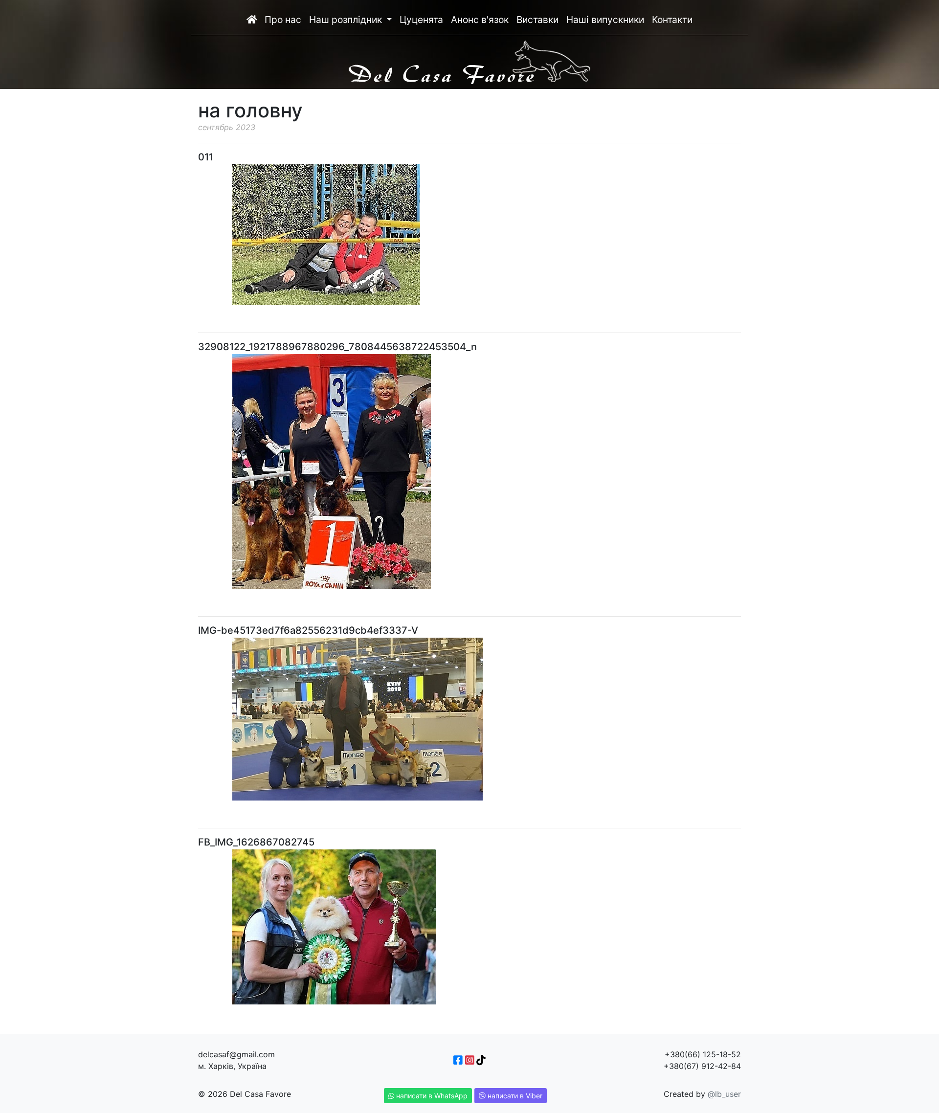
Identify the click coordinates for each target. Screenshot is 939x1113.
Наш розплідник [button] (346, 19)
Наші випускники (605, 19)
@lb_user (724, 1094)
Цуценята (421, 19)
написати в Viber (514, 1095)
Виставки (537, 19)
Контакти (672, 19)
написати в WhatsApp (431, 1095)
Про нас (283, 19)
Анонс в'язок (480, 19)
